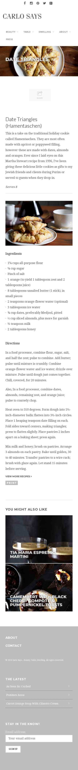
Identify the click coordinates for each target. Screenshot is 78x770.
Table (27, 31)
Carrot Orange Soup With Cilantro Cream (32, 703)
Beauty (10, 31)
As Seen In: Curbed (18, 686)
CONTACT (13, 645)
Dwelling (45, 31)
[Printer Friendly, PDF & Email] (12, 482)
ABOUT (63, 31)
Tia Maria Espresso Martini (33, 555)
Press (9, 39)
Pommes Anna (15, 695)
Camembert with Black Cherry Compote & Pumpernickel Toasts (38, 601)
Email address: (15, 732)
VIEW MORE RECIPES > (18, 476)
